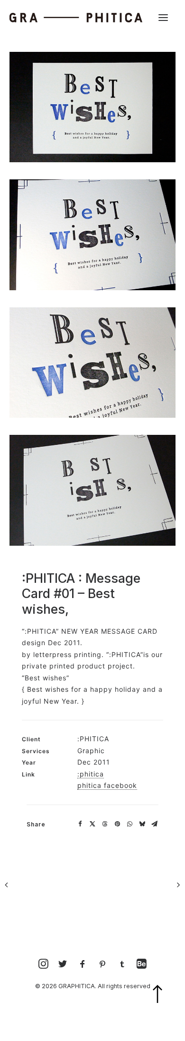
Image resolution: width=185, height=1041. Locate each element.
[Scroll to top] (163, 1006)
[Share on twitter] (92, 824)
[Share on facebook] (80, 824)
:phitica (90, 774)
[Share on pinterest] (117, 824)
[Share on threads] (105, 824)
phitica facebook (107, 785)
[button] (163, 17)
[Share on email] (154, 824)
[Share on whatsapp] (129, 824)
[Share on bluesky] (142, 824)
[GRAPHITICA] (75, 17)
